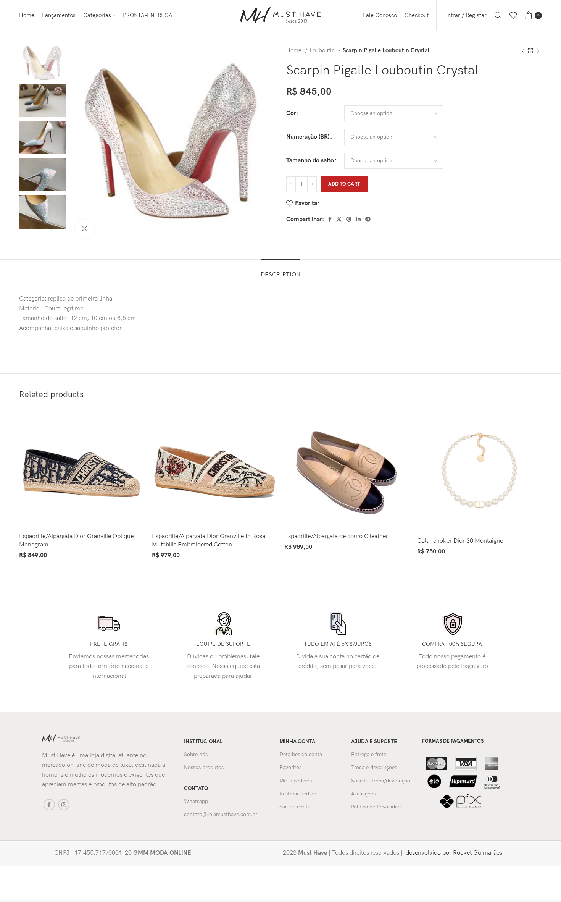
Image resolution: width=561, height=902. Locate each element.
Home (294, 50)
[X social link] (339, 219)
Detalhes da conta (300, 754)
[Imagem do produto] (81, 469)
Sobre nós (196, 754)
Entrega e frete (368, 754)
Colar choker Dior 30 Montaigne (460, 541)
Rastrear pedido (297, 793)
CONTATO (196, 788)
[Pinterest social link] (349, 219)
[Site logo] (280, 15)
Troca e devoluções (374, 767)
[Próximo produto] (538, 51)
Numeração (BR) (307, 137)
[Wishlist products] (513, 15)
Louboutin (323, 50)
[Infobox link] (159, 853)
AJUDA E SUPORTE (374, 741)
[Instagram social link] (63, 804)
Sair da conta (294, 806)
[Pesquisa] (498, 15)
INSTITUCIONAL (203, 741)
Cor (291, 113)
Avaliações (363, 793)
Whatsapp (196, 801)
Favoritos (290, 767)
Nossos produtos (204, 767)
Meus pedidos (295, 781)
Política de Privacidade (377, 806)
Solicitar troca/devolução (380, 781)
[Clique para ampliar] (84, 228)
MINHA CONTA (297, 741)
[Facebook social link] (330, 219)
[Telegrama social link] (368, 219)
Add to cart (344, 184)
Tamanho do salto (310, 160)
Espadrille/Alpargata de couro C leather (336, 536)
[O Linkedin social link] (358, 219)
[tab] (280, 271)
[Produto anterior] (523, 51)
